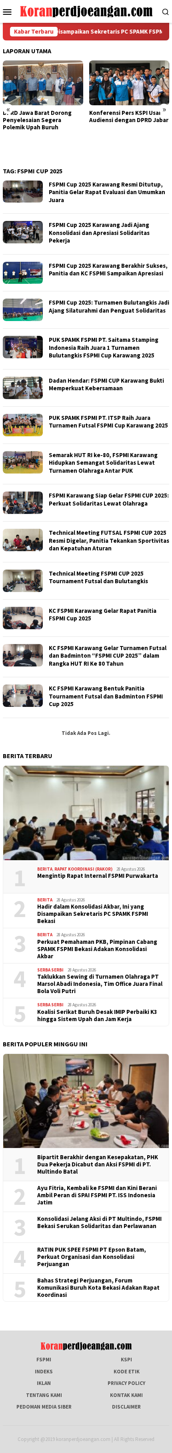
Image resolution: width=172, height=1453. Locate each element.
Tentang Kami (44, 1395)
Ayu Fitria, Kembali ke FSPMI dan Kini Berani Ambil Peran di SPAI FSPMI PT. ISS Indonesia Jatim (97, 1195)
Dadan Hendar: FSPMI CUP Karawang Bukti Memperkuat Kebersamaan (106, 384)
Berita (44, 869)
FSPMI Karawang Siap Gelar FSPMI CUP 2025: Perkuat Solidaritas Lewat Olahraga (109, 499)
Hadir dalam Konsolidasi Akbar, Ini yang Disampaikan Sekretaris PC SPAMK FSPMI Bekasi (92, 914)
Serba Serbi (50, 970)
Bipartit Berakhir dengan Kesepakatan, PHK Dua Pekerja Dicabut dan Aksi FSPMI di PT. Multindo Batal (97, 1164)
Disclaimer (126, 1406)
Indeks (44, 1371)
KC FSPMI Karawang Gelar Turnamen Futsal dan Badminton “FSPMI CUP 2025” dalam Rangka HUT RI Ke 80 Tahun (107, 655)
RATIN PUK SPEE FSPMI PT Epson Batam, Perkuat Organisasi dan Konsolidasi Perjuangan (91, 1257)
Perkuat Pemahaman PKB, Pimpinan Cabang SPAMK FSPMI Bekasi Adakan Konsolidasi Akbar (97, 949)
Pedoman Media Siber (44, 1406)
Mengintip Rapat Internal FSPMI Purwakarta (97, 875)
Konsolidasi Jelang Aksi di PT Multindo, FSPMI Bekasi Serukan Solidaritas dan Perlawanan (99, 1222)
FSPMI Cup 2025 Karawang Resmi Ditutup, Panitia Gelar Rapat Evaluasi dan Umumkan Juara (107, 192)
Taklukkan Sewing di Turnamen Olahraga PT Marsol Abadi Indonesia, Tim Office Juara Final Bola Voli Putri (99, 984)
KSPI (126, 1359)
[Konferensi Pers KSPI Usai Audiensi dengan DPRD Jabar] (72, 82)
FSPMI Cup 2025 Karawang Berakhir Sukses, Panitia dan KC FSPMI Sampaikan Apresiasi (108, 269)
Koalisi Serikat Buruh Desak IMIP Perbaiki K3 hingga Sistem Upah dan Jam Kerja (97, 1015)
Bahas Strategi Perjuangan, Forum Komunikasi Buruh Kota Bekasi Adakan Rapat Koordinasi (98, 1287)
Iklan (44, 1383)
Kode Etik (127, 1371)
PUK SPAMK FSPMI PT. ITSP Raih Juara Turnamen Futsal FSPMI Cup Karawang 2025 (108, 421)
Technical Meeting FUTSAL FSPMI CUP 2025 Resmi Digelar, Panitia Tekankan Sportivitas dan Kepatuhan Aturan (109, 540)
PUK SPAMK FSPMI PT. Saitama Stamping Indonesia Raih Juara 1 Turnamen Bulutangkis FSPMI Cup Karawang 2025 (103, 347)
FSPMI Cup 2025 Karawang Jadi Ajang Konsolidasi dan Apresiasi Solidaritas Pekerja (99, 232)
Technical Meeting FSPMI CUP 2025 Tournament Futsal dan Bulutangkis (99, 577)
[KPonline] (86, 11)
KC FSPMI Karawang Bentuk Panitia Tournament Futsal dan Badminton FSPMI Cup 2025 (106, 696)
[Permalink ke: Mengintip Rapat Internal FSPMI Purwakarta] (86, 813)
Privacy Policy (126, 1383)
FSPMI (43, 1359)
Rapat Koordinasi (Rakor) (83, 869)
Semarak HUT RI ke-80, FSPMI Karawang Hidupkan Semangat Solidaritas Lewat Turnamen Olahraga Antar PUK (103, 462)
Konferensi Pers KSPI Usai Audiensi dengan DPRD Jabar (71, 116)
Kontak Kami (126, 1395)
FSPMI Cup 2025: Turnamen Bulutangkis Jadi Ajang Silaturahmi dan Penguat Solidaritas (109, 306)
